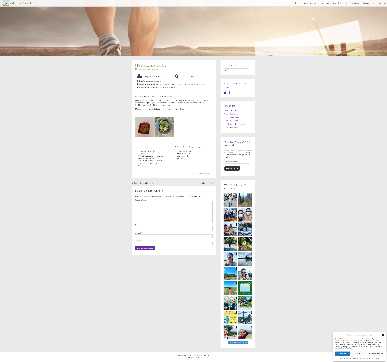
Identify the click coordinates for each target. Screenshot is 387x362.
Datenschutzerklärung (358, 358)
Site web (138, 240)
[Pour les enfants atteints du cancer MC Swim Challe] (230, 317)
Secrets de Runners (231, 121)
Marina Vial (154, 69)
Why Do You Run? (23, 3)
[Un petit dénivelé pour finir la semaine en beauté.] (230, 273)
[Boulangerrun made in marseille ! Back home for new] (245, 273)
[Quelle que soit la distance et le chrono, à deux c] (245, 215)
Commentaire (141, 200)
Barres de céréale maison (143, 183)
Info (374, 3)
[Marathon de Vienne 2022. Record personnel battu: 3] (230, 200)
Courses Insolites (230, 128)
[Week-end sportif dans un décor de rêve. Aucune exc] (245, 288)
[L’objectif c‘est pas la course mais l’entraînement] (245, 259)
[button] (383, 335)
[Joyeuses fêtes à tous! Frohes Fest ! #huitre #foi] (230, 332)
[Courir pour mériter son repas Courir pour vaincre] (245, 244)
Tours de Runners (230, 110)
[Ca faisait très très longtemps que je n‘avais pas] (245, 229)
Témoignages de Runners (360, 3)
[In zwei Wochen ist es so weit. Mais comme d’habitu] (230, 259)
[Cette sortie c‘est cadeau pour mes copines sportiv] (245, 332)
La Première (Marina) (203, 174)
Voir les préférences (375, 354)
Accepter (342, 354)
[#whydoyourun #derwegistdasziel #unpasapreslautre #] (230, 244)
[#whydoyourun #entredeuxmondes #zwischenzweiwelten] (245, 317)
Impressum (182, 355)
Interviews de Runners (308, 3)
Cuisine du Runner (231, 114)
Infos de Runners (340, 3)
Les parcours (325, 3)
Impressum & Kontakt (373, 358)
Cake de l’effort (208, 183)
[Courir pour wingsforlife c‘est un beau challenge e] (245, 303)
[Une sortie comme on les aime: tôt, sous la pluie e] (230, 303)
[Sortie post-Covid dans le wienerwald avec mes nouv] (245, 200)
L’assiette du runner (164, 96)
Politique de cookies (345, 358)
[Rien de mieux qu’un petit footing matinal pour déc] (230, 288)
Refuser (358, 354)
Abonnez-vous (232, 168)
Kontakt (206, 355)
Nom (137, 225)
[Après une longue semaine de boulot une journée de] (230, 229)
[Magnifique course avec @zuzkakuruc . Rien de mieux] (230, 215)
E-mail (138, 233)
